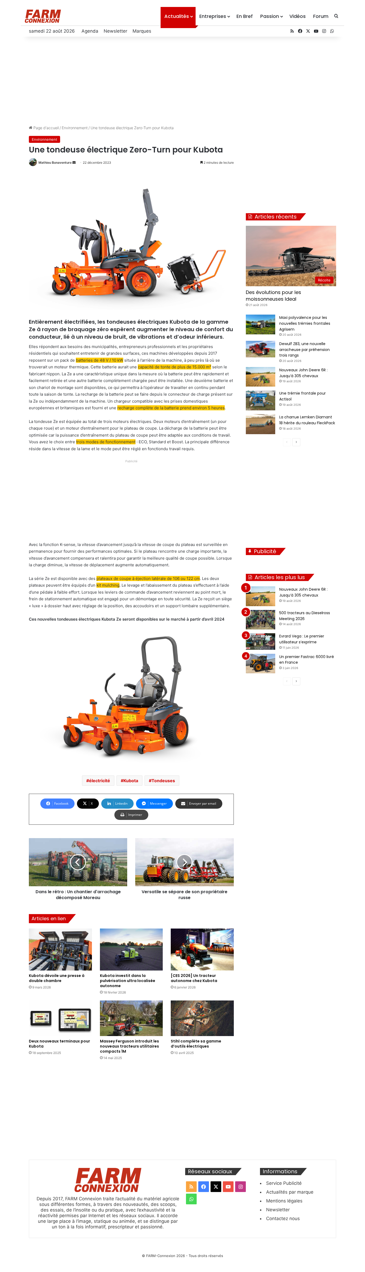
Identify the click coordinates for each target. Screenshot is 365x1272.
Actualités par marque (289, 1192)
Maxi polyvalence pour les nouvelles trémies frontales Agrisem (304, 323)
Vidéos (297, 16)
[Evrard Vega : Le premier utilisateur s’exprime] (260, 641)
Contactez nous (283, 1218)
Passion (269, 16)
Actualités (176, 16)
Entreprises (212, 16)
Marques (142, 31)
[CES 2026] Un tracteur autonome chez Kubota (194, 978)
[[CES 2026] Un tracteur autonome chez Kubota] (202, 950)
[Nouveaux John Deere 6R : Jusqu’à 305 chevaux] (260, 377)
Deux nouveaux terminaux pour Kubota (59, 1043)
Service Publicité (284, 1183)
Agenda (89, 31)
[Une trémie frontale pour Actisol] (260, 400)
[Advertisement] (182, 79)
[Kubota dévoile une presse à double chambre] (60, 950)
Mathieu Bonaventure (55, 163)
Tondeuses (163, 780)
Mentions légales (284, 1201)
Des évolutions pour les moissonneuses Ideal (273, 295)
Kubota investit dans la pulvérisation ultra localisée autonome (127, 980)
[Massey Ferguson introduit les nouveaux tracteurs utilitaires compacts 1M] (131, 1018)
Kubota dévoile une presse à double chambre (56, 978)
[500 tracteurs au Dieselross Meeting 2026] (260, 620)
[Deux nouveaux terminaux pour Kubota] (60, 1018)
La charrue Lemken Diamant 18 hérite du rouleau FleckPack (307, 420)
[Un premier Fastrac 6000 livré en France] (260, 664)
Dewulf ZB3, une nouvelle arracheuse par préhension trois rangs (304, 349)
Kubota (130, 780)
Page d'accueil (45, 127)
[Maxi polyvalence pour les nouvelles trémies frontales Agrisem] (260, 324)
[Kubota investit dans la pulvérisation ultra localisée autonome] (131, 950)
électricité (99, 780)
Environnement (75, 127)
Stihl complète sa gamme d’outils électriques (196, 1043)
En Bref (244, 16)
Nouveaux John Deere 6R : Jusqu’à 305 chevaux (303, 592)
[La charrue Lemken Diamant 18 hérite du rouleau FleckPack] (260, 424)
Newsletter (115, 31)
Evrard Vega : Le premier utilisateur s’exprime (301, 639)
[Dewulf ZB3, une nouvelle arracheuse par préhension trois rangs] (260, 349)
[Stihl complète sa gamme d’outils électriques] (202, 1018)
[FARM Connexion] (43, 16)
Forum (320, 16)
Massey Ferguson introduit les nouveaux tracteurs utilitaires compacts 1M (129, 1046)
